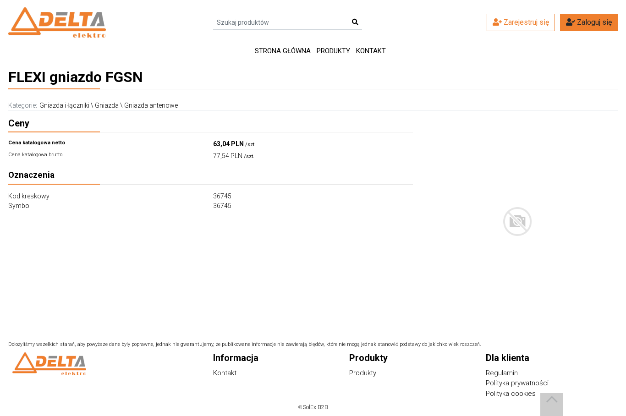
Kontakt (371, 51)
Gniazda (107, 105)
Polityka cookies (511, 393)
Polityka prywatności (517, 383)
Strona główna (283, 51)
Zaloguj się (593, 22)
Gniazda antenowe (151, 105)
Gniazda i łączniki (64, 105)
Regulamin (502, 373)
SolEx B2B (315, 407)
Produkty (333, 51)
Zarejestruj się (525, 22)
